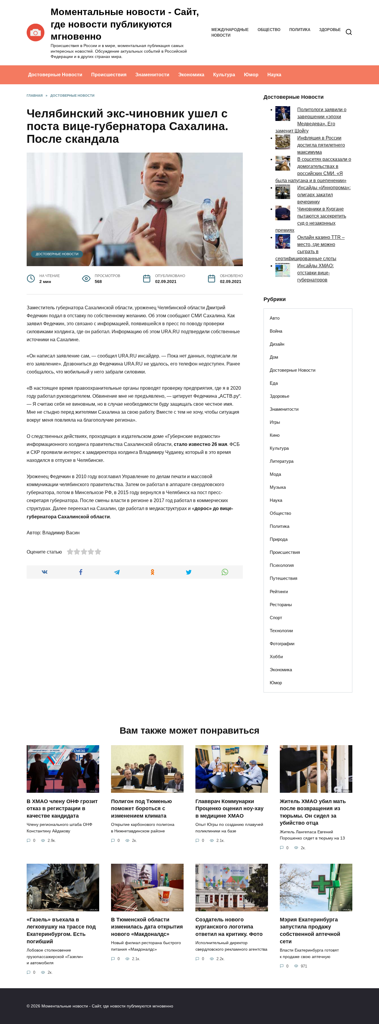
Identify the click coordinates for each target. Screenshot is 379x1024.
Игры (275, 422)
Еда (274, 383)
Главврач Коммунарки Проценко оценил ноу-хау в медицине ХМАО (229, 808)
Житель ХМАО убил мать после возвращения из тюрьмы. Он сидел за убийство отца (313, 812)
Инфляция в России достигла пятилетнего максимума (321, 145)
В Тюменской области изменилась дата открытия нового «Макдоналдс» (147, 927)
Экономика (191, 74)
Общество (269, 29)
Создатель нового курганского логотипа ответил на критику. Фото (229, 927)
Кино (275, 435)
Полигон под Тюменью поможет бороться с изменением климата (141, 808)
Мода (275, 474)
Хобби (276, 656)
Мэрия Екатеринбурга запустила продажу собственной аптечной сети (310, 930)
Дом (274, 357)
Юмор (251, 74)
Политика (299, 29)
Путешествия (283, 578)
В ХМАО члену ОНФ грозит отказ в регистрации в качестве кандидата (62, 808)
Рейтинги (279, 591)
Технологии (281, 630)
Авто (275, 318)
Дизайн (277, 344)
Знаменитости (152, 74)
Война (276, 331)
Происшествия (108, 74)
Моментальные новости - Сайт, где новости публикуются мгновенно (125, 24)
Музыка (278, 487)
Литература (281, 461)
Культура (224, 74)
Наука (274, 74)
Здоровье (330, 29)
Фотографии (282, 643)
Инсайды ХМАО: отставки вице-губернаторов (315, 272)
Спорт (276, 617)
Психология (282, 565)
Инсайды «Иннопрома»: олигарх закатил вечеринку (324, 194)
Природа (279, 539)
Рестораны (281, 604)
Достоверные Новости (55, 74)
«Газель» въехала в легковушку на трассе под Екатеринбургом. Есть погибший (61, 930)
